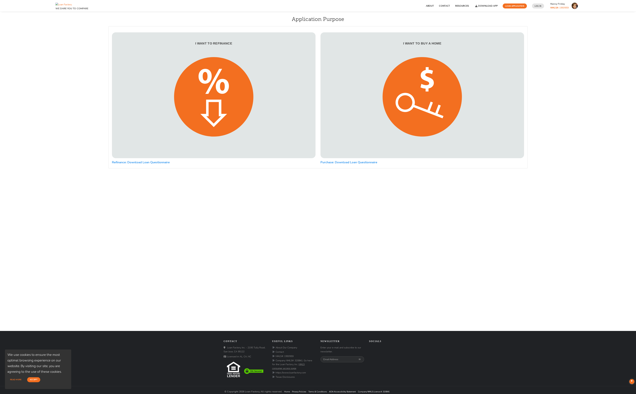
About (430, 5)
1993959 (559, 7)
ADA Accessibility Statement (342, 391)
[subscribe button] (360, 359)
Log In (538, 6)
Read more (16, 379)
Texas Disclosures (285, 377)
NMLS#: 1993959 (284, 356)
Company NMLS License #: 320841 (374, 391)
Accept (34, 379)
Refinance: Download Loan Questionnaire (141, 162)
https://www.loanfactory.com (291, 372)
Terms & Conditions (317, 391)
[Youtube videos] (631, 381)
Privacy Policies (299, 391)
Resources (462, 5)
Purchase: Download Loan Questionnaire (348, 162)
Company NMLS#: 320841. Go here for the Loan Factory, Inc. (292, 364)
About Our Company (286, 347)
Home (287, 391)
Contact (444, 5)
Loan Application (514, 6)
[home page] (63, 3)
